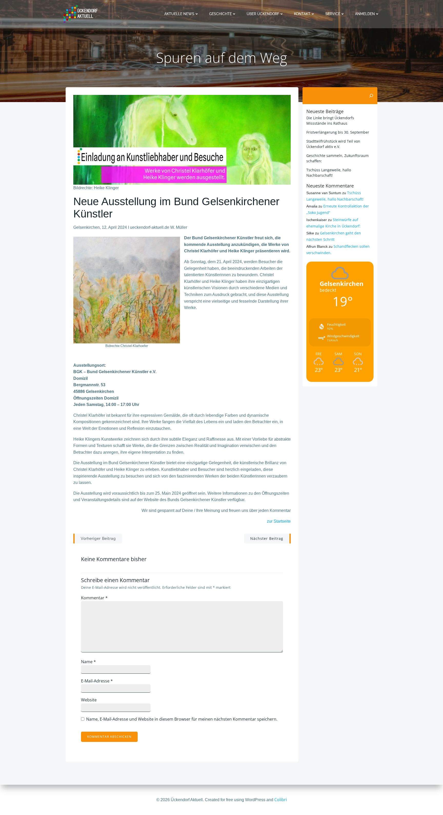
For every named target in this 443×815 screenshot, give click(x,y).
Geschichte (220, 14)
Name (88, 661)
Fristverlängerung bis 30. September (337, 132)
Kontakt (302, 14)
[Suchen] (371, 95)
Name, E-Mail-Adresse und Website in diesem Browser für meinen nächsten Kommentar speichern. (181, 719)
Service (332, 14)
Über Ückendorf (263, 14)
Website (89, 700)
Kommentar (94, 598)
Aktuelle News (179, 14)
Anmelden (365, 14)
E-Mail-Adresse (97, 681)
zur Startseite (279, 521)
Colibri (280, 799)
